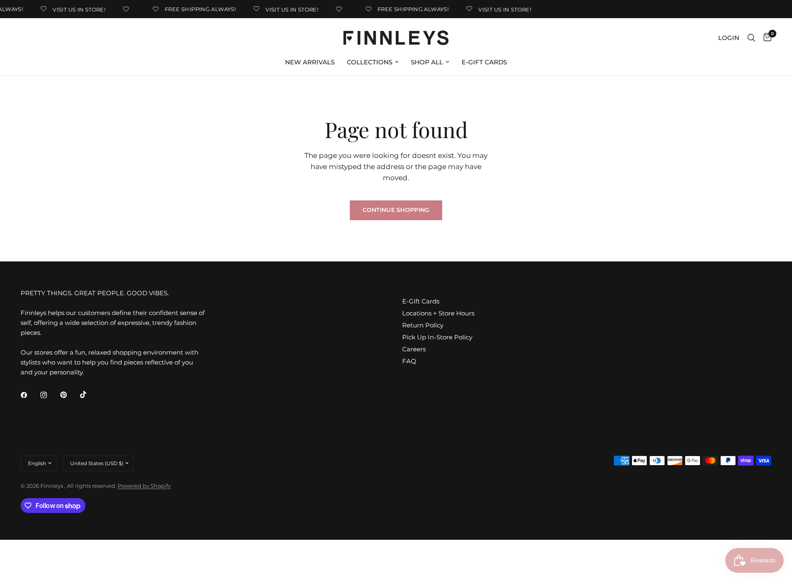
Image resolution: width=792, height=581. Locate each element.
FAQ (409, 361)
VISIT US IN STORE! (76, 9)
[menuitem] (310, 62)
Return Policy (422, 325)
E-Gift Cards (484, 62)
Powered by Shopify (144, 485)
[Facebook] (30, 395)
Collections (369, 62)
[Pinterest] (69, 395)
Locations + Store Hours (438, 313)
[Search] (751, 37)
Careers (414, 349)
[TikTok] (89, 395)
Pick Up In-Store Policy (437, 337)
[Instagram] (49, 395)
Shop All (427, 62)
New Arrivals (310, 62)
